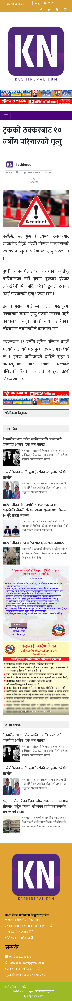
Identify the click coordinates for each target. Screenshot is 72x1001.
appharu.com (35, 995)
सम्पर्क (22, 987)
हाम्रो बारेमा (10, 987)
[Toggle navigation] (6, 115)
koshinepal (24, 165)
